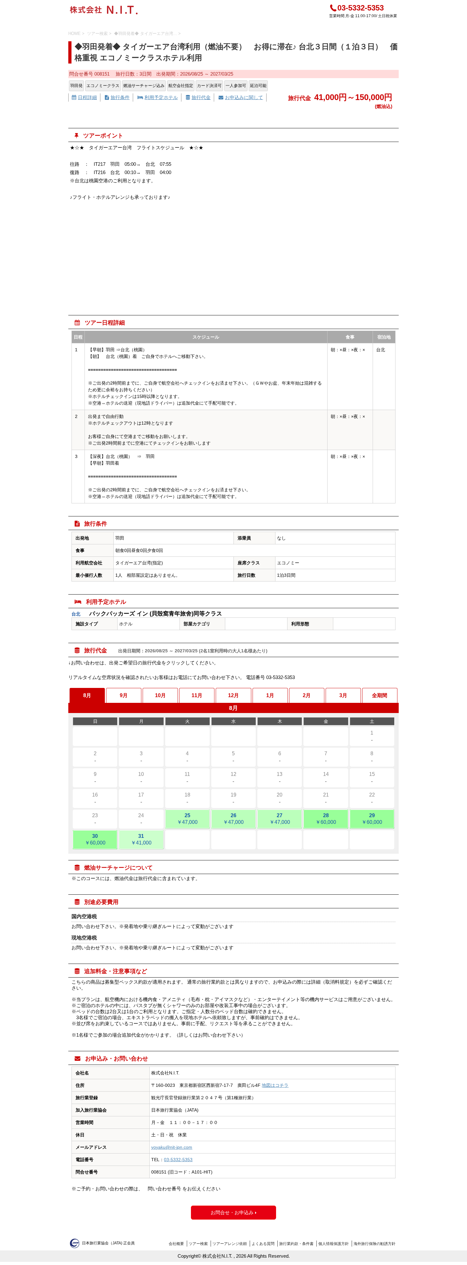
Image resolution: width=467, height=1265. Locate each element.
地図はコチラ (275, 1085)
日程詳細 (84, 97)
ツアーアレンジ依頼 (230, 1243)
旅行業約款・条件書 (296, 1243)
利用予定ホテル (158, 97)
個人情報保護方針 (333, 1243)
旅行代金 (198, 97)
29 (372, 819)
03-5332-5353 (360, 7)
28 (325, 819)
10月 (160, 695)
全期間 (379, 695)
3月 (343, 695)
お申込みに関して (241, 97)
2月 (307, 695)
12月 (233, 695)
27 (279, 819)
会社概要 (176, 1243)
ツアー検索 (198, 1243)
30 (95, 839)
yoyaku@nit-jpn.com (171, 1147)
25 (187, 819)
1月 (270, 695)
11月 (197, 695)
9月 (124, 695)
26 (233, 819)
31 (141, 839)
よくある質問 (263, 1243)
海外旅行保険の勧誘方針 (375, 1243)
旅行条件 (117, 97)
